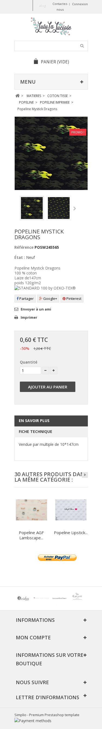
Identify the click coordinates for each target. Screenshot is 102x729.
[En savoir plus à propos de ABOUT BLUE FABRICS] (41, 598)
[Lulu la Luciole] (51, 26)
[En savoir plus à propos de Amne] (77, 598)
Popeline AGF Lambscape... (31, 535)
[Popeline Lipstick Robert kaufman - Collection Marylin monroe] (71, 510)
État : (19, 257)
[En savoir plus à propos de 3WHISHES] (23, 598)
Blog (42, 5)
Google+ (49, 298)
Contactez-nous (60, 6)
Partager (26, 298)
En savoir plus (34, 420)
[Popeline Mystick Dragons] (32, 208)
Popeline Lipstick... (71, 532)
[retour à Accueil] (17, 95)
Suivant (75, 209)
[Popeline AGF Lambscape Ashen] (31, 510)
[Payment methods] (32, 720)
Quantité (28, 362)
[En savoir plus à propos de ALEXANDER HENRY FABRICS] (59, 598)
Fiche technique (35, 431)
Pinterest (73, 298)
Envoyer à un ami (36, 309)
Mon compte (33, 637)
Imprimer (29, 317)
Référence (23, 247)
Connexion (80, 4)
